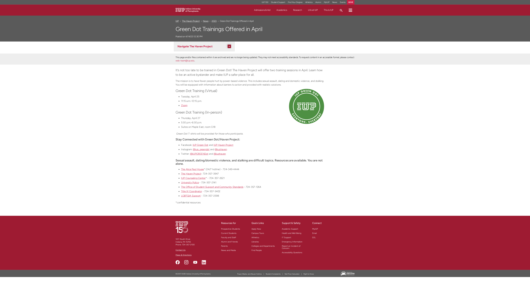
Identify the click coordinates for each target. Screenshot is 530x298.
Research (297, 10)
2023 (214, 21)
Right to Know (309, 274)
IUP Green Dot (200, 145)
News (334, 2)
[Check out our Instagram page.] (186, 262)
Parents (224, 246)
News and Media (228, 250)
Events (343, 2)
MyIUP (326, 2)
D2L (314, 237)
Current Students (228, 233)
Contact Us (181, 250)
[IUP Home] (188, 10)
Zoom (184, 105)
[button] (350, 10)
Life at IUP (313, 10)
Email (314, 233)
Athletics (309, 2)
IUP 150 (265, 2)
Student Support (278, 2)
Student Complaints (273, 274)
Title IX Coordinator (191, 191)
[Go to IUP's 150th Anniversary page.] (182, 227)
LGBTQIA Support (191, 195)
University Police (190, 182)
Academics (281, 10)
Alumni (318, 2)
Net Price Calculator (292, 274)
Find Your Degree (295, 2)
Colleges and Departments (263, 246)
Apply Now (256, 229)
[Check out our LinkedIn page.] (204, 262)
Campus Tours (257, 233)
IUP (177, 21)
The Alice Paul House (192, 169)
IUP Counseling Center (193, 178)
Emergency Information (292, 242)
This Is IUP (328, 10)
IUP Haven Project (223, 145)
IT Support (286, 237)
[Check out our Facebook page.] (178, 262)
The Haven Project (191, 21)
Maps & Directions (184, 255)
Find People (256, 250)
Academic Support (290, 229)
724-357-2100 (188, 245)
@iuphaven (221, 149)
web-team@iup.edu (185, 60)
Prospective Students (230, 229)
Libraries (255, 242)
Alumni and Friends (229, 242)
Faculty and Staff (228, 237)
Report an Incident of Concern (291, 247)
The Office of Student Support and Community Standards (212, 186)
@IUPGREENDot (199, 153)
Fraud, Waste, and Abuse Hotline (249, 274)
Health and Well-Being (291, 233)
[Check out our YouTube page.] (195, 262)
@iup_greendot (201, 149)
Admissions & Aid (262, 10)
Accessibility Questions (292, 252)
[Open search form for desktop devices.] (341, 10)
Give (350, 2)
